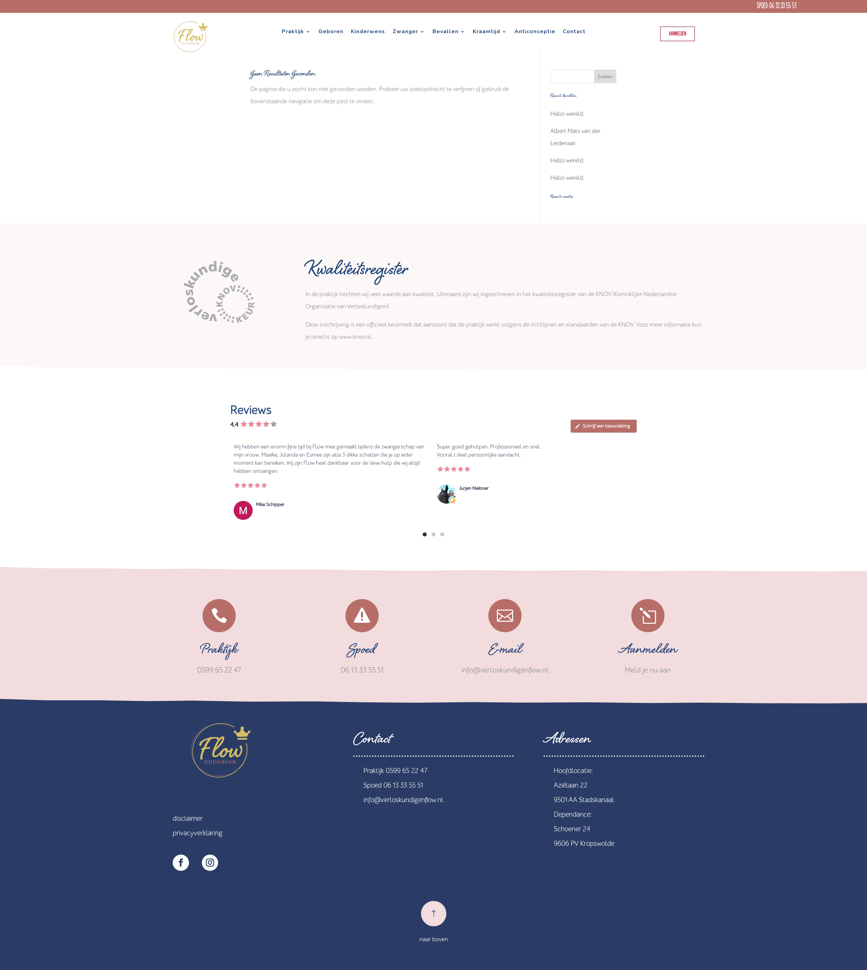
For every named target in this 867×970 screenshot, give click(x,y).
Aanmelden (677, 34)
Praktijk (293, 32)
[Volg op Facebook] (181, 863)
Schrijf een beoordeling (606, 426)
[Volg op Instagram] (210, 863)
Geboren (330, 32)
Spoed (362, 651)
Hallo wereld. (567, 113)
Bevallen (445, 32)
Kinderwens (368, 32)
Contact (574, 32)
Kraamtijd (486, 32)
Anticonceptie (534, 32)
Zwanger (405, 32)
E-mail (505, 651)
